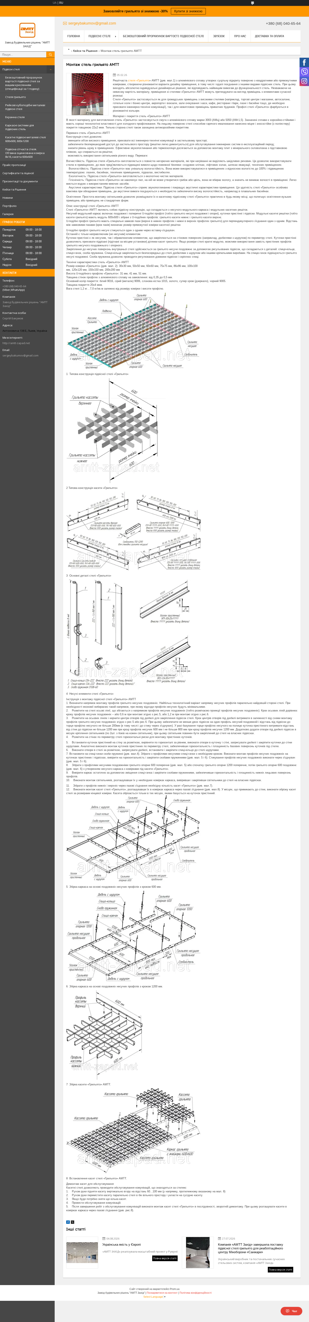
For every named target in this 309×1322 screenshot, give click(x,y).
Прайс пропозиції (14, 165)
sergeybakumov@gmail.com (20, 355)
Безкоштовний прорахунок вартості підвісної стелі (163, 36)
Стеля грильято (15, 97)
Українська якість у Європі (121, 1244)
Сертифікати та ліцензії (18, 173)
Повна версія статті (165, 1258)
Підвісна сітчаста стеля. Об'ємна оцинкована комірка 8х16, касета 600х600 (25, 153)
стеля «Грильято (138, 80)
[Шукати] (50, 54)
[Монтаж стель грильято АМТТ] (87, 94)
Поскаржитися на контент (162, 1292)
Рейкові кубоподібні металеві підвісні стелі (25, 107)
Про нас (240, 36)
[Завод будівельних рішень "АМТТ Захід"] (27, 30)
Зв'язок (218, 36)
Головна (73, 36)
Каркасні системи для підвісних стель (19, 127)
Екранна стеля (15, 117)
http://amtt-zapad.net (16, 343)
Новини (8, 198)
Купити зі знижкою (188, 11)
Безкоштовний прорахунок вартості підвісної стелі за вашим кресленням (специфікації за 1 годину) (23, 83)
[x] (72, 1222)
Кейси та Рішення (14, 189)
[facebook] (68, 1222)
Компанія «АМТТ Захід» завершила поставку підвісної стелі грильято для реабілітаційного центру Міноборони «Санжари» (250, 1248)
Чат (294, 1311)
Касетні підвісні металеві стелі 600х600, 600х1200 (25, 139)
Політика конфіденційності (196, 1292)
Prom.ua (175, 1289)
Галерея (8, 214)
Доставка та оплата (269, 36)
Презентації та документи (20, 181)
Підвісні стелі (11, 69)
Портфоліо (10, 206)
